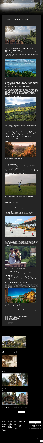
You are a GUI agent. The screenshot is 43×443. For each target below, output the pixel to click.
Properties (19, 1)
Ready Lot (9, 428)
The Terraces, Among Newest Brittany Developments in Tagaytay (17, 316)
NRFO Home (9, 429)
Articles (22, 1)
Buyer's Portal (20, 423)
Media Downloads (24, 423)
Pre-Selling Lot (10, 424)
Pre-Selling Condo (10, 427)
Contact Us (28, 1)
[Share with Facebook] (8, 323)
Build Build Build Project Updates (13, 317)
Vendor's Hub (20, 426)
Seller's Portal (20, 425)
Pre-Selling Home (10, 423)
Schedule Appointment (15, 424)
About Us (15, 1)
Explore (25, 1)
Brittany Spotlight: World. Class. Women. (14, 318)
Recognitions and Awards (4, 424)
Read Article (3, 352)
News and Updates (3, 429)
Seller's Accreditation (15, 428)
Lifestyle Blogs (4, 430)
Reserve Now (37, 1)
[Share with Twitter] (10, 323)
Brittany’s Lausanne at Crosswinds (13, 319)
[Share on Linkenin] (12, 323)
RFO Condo (9, 425)
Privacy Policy (36, 438)
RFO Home (9, 426)
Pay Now (32, 1)
